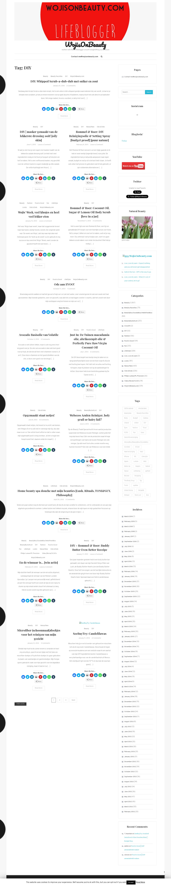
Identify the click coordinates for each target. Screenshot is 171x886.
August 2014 (129, 662)
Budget (135, 418)
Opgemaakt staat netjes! (38, 415)
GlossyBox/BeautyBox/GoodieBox (136, 442)
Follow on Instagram (139, 119)
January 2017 (129, 537)
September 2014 (130, 657)
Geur (142, 433)
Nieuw (126, 471)
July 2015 (127, 607)
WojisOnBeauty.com (77, 76)
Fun (48, 203)
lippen (126, 461)
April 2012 (128, 802)
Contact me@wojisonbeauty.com (84, 57)
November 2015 (130, 587)
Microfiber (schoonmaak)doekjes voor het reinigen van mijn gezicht (38, 634)
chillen (136, 423)
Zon (147, 495)
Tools (126, 485)
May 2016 (127, 557)
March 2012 (128, 807)
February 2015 (129, 632)
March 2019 (128, 517)
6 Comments (94, 352)
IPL (135, 457)
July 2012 (127, 787)
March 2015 (128, 627)
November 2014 (130, 647)
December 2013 (130, 702)
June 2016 (128, 552)
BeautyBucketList (90, 410)
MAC (144, 461)
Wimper (126, 495)
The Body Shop (129, 481)
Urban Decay (128, 490)
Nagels (138, 466)
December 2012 (130, 762)
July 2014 (127, 667)
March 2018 (128, 527)
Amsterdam (142, 408)
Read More (64, 116)
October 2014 (129, 652)
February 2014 (129, 692)
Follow (124, 141)
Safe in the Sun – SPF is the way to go (137, 272)
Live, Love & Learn (130, 356)
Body (126, 418)
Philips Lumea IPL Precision (30, 553)
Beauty (45, 76)
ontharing (137, 471)
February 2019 (129, 522)
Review (126, 476)
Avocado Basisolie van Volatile (38, 335)
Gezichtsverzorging (131, 437)
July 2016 (127, 547)
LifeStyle (55, 203)
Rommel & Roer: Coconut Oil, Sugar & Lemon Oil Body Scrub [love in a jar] (90, 212)
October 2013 (129, 712)
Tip (141, 481)
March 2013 (128, 747)
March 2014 (128, 687)
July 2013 (127, 727)
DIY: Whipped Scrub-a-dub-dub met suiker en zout (64, 81)
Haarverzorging (129, 452)
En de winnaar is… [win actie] (38, 562)
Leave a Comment (44, 145)
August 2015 (129, 602)
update (135, 485)
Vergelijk (141, 490)
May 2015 (127, 617)
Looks (24, 207)
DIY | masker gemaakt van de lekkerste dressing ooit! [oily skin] (39, 136)
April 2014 (128, 682)
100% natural (128, 408)
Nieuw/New (90, 127)
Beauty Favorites (56, 76)
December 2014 (130, 642)
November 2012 (130, 767)
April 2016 (128, 562)
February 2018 (129, 532)
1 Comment (71, 289)
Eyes (125, 428)
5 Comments (45, 643)
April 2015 (128, 622)
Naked (148, 466)
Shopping (137, 476)
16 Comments (44, 420)
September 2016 (130, 542)
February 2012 (129, 812)
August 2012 (129, 782)
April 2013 (128, 742)
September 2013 (130, 717)
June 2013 (128, 732)
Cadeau (145, 418)
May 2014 (127, 677)
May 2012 (127, 797)
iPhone (126, 457)
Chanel (126, 423)
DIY (66, 76)
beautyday (127, 413)
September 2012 (130, 777)
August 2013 (128, 722)
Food (144, 428)
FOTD (126, 433)
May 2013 (127, 737)
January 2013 (129, 757)
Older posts (20, 704)
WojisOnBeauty (85, 44)
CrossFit (127, 326)
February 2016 (129, 572)
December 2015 (130, 582)
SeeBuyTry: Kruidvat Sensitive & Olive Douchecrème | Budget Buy (136, 837)
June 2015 (128, 612)
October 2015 (129, 592)
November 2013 (130, 707)
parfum (147, 471)
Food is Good (39, 203)
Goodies (127, 447)
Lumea (136, 461)
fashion (135, 428)
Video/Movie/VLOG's (49, 553)
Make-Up (127, 466)
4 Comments (96, 638)
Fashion (29, 203)
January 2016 (129, 577)
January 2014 (129, 697)
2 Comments (71, 86)
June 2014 (128, 672)
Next (73, 700)
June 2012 (128, 792)
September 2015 (130, 597)
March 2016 (128, 567)
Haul (141, 452)
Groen (137, 447)
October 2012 (129, 772)
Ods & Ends (101, 127)
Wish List (138, 495)
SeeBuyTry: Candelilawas (89, 633)
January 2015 (129, 637)
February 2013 (129, 752)
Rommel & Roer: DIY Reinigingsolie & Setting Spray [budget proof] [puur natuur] (89, 136)
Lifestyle (145, 457)
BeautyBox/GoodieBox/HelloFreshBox (42, 541)
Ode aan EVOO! (64, 284)
